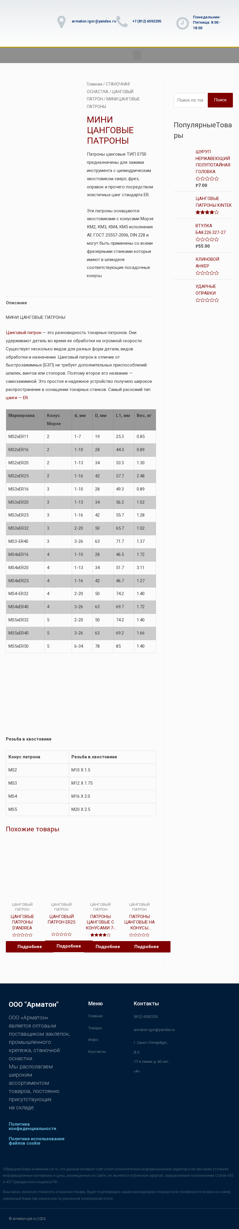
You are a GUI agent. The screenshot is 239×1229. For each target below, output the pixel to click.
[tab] (16, 303)
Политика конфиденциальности (32, 1126)
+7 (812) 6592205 (146, 21)
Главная (94, 84)
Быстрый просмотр (22, 894)
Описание (16, 302)
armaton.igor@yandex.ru (94, 21)
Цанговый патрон (23, 332)
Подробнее (29, 946)
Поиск (220, 99)
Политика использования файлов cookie (36, 1141)
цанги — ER (17, 397)
